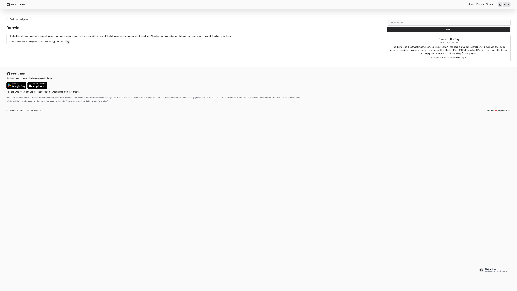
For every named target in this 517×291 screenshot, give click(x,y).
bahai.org (32, 101)
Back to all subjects (19, 19)
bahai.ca (53, 101)
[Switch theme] (500, 4)
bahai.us (71, 101)
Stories (489, 4)
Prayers (480, 4)
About (471, 4)
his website (54, 92)
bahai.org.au (91, 101)
